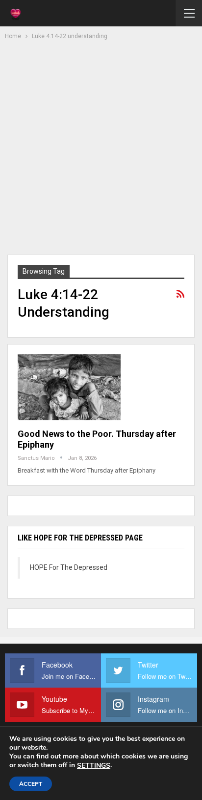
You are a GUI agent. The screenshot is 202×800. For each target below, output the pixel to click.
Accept (30, 784)
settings (93, 765)
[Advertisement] (101, 146)
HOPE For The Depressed (68, 567)
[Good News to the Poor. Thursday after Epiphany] (69, 387)
